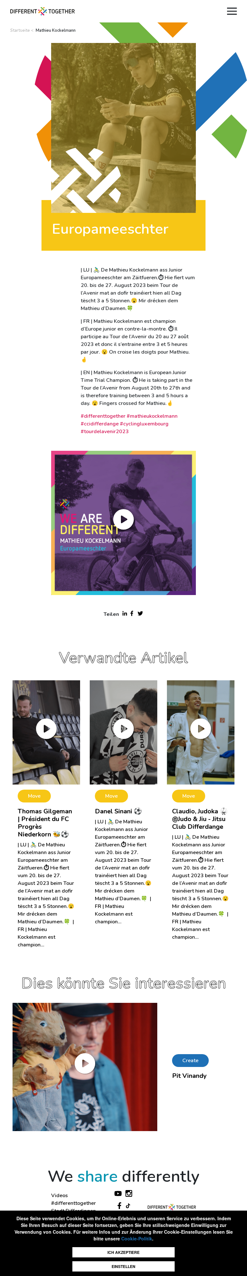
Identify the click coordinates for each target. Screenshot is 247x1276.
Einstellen (123, 1266)
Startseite (20, 30)
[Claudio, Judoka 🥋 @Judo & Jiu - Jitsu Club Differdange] (200, 731)
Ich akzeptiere (123, 1252)
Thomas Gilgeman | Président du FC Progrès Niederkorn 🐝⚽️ (45, 823)
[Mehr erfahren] (85, 1066)
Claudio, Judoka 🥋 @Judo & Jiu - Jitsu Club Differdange (200, 819)
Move (34, 796)
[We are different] (42, 11)
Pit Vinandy (189, 1075)
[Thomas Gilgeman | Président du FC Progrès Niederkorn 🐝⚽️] (46, 731)
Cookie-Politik (136, 1238)
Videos (59, 1195)
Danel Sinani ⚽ (118, 811)
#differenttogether (73, 1203)
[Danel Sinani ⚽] (123, 731)
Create (190, 1060)
